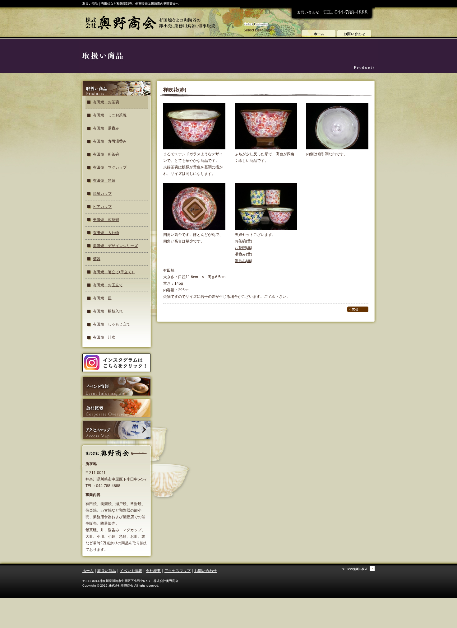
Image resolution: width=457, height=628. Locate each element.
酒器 (96, 259)
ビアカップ (102, 206)
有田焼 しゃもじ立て (111, 324)
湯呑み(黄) (243, 254)
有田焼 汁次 (104, 337)
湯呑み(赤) (243, 261)
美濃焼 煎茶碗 (106, 220)
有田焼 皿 (102, 298)
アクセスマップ (177, 571)
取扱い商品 (106, 571)
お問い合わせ (205, 571)
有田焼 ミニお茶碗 (110, 115)
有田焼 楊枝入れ (108, 311)
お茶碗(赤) (243, 248)
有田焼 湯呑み (106, 128)
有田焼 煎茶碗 (106, 154)
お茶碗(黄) (243, 241)
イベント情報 (131, 571)
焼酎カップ (102, 193)
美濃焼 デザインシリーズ (115, 246)
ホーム (88, 571)
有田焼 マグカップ (110, 167)
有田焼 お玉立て (108, 285)
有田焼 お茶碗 (106, 102)
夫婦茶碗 (170, 167)
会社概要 (153, 571)
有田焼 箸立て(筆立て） (114, 272)
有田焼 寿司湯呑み (110, 141)
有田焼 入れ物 (106, 233)
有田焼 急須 (104, 180)
